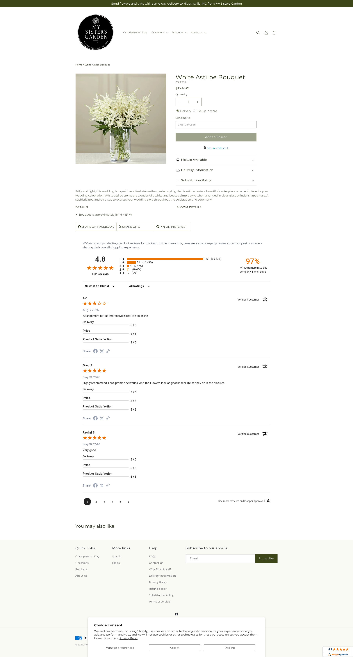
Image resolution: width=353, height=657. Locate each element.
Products (81, 569)
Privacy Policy (129, 638)
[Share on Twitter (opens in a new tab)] (101, 351)
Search (116, 556)
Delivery (186, 111)
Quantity (181, 94)
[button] (159, 32)
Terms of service (159, 601)
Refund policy (158, 588)
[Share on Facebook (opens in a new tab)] (95, 351)
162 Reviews (105, 274)
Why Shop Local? (160, 569)
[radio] (176, 259)
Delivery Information (162, 575)
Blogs (116, 563)
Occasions (82, 563)
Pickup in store (207, 111)
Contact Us (156, 563)
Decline (229, 647)
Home (78, 64)
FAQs (152, 556)
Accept (174, 647)
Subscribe (266, 558)
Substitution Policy (161, 595)
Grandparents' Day (87, 556)
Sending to (189, 118)
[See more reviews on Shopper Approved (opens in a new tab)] (108, 351)
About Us (81, 575)
